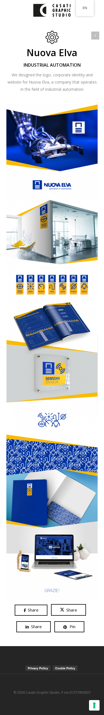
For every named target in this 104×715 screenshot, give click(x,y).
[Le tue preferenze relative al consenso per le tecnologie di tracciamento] (94, 705)
